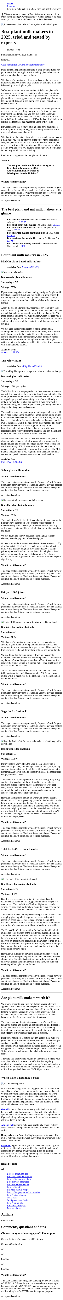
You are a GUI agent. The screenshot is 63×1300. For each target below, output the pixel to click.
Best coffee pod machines (19, 1179)
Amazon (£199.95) (30, 267)
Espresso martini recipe (17, 1189)
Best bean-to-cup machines (19, 1176)
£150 (23, 246)
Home (10, 3)
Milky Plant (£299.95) (32, 366)
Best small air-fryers (16, 1205)
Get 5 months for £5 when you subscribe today (23, 64)
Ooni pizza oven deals (17, 1200)
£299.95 (56, 225)
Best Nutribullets (15, 1203)
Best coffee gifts (14, 1187)
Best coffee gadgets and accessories (23, 1192)
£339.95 (11, 240)
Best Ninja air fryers (16, 1195)
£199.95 (22, 222)
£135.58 (11, 235)
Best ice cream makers (17, 1174)
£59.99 (17, 230)
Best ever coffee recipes (18, 1184)
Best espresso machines (18, 1181)
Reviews (11, 6)
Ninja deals (12, 1197)
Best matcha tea (14, 1208)
